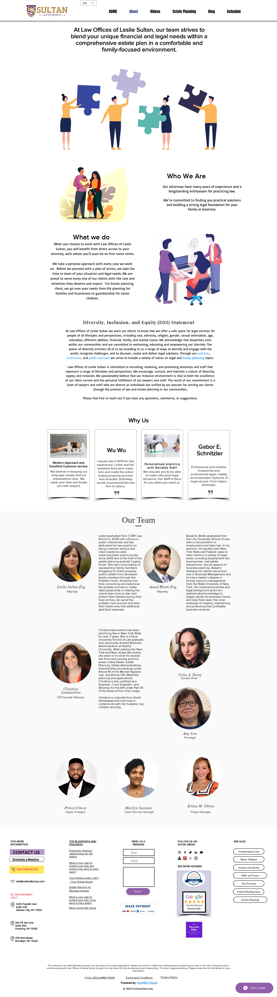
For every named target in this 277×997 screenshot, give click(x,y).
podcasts (203, 353)
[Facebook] (185, 852)
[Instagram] (179, 852)
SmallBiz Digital (147, 983)
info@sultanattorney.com (30, 881)
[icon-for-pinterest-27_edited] (185, 858)
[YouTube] (201, 852)
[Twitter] (190, 852)
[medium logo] (196, 858)
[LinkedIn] (196, 852)
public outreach (99, 358)
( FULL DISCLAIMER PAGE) (99, 977)
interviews (74, 358)
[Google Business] (190, 858)
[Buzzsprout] (179, 858)
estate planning (193, 358)
